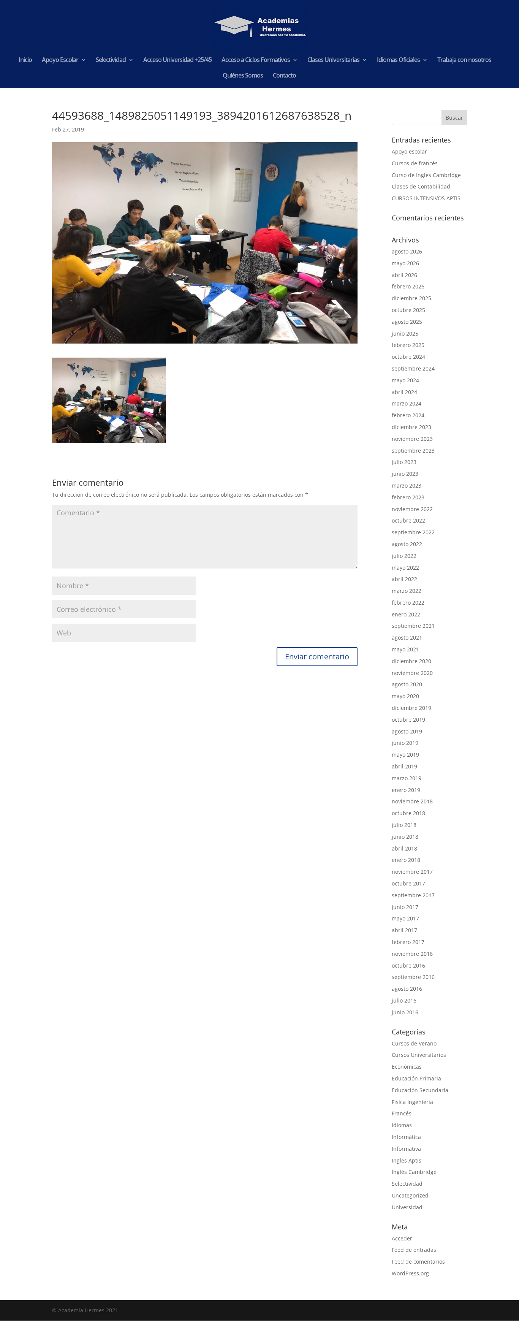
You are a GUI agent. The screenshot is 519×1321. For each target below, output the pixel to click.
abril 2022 (404, 579)
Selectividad (111, 60)
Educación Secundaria (420, 1090)
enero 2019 (406, 790)
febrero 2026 (408, 286)
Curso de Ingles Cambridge (426, 175)
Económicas (407, 1066)
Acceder (402, 1238)
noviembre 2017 (412, 871)
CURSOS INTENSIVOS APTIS (426, 198)
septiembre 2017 (413, 895)
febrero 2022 (408, 602)
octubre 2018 (408, 813)
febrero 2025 (408, 344)
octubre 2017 (408, 883)
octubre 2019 (408, 719)
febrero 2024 (408, 415)
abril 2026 (404, 275)
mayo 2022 (405, 567)
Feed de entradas (414, 1249)
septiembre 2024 (413, 368)
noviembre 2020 (412, 672)
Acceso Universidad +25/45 (177, 60)
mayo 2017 (405, 918)
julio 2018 (404, 824)
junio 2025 (405, 333)
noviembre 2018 (412, 801)
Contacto (284, 76)
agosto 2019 (407, 731)
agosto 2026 (407, 251)
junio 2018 (405, 836)
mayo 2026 (405, 263)
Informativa (406, 1148)
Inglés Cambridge (414, 1171)
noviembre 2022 (412, 509)
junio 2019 (405, 742)
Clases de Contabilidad (421, 186)
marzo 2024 (406, 403)
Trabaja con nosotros (464, 60)
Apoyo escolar (409, 151)
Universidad (407, 1207)
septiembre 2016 (413, 976)
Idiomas (402, 1125)
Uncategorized (410, 1195)
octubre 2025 (408, 310)
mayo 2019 (405, 754)
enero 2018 (406, 859)
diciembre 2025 (411, 298)
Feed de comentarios (418, 1261)
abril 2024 (404, 392)
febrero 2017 (408, 942)
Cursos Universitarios (419, 1054)
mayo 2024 (405, 380)
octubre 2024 (408, 356)
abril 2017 (404, 930)
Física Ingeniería (412, 1102)
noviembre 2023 (412, 438)
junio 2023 (405, 473)
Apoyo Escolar (60, 60)
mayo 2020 (405, 696)
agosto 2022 (407, 544)
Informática (406, 1136)
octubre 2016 (408, 965)
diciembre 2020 (411, 661)
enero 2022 (406, 614)
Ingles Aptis (406, 1160)
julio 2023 (404, 462)
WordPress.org (410, 1273)
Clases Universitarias (333, 60)
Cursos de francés (415, 163)
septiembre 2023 (413, 450)
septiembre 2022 (413, 532)
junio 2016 (405, 1012)
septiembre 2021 (413, 625)
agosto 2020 (407, 684)
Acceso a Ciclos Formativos (256, 60)
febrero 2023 (408, 497)
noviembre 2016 (412, 953)
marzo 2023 (406, 485)
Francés (401, 1113)
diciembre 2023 (411, 427)
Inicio (25, 60)
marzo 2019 (406, 778)
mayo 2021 (405, 649)
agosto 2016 (407, 988)
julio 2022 (404, 555)
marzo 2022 (406, 590)
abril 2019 (404, 766)
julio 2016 (404, 1000)
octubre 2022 (408, 520)
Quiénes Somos (243, 76)
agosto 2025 (407, 321)
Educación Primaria (416, 1078)
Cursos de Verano (414, 1043)
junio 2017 (405, 907)
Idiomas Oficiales (398, 60)
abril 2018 (404, 848)
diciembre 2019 (411, 707)
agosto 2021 (407, 637)
